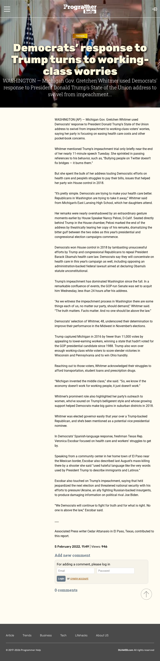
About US (102, 635)
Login (61, 578)
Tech (63, 635)
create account (79, 578)
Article (10, 635)
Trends (80, 36)
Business (46, 635)
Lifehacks (81, 635)
